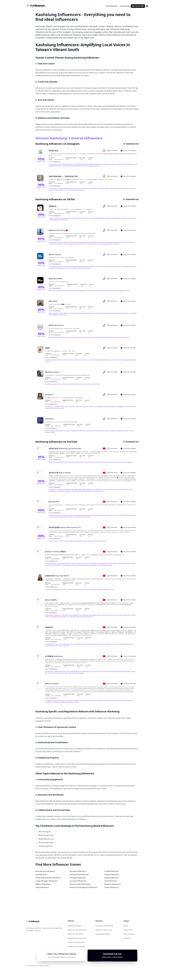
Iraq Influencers (41, 874)
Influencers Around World (104, 926)
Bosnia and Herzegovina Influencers (83, 887)
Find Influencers (111, 6)
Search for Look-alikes (129, 150)
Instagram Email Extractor (76, 946)
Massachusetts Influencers (80, 884)
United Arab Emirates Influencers (48, 878)
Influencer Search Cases (104, 930)
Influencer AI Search (74, 926)
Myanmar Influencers (112, 884)
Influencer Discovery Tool (76, 942)
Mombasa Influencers (78, 871)
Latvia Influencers (42, 887)
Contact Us (127, 938)
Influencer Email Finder (75, 934)
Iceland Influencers (111, 878)
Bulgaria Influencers (43, 884)
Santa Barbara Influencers (45, 871)
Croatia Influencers (111, 871)
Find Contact (113, 150)
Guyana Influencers (111, 874)
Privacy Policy (128, 930)
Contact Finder (125, 6)
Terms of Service (129, 934)
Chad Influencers (110, 881)
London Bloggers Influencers (46, 881)
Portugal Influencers (77, 878)
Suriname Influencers (78, 881)
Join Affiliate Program (103, 934)
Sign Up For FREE (138, 6)
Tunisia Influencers (111, 887)
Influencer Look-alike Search (77, 930)
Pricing (126, 926)
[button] (112, 955)
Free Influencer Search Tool (77, 938)
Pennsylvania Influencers (79, 874)
